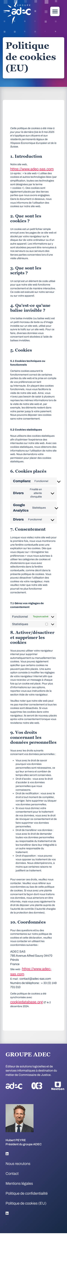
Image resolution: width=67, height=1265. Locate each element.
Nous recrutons (18, 1164)
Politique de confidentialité (27, 1193)
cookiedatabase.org (26, 1002)
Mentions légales (19, 1183)
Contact (12, 1173)
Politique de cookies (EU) (26, 1203)
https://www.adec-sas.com (32, 169)
